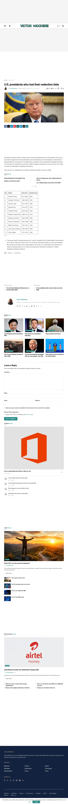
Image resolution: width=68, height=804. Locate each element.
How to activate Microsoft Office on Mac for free (17, 471)
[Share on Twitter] (8, 126)
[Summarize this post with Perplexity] (27, 126)
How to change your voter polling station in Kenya (49, 179)
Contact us (13, 795)
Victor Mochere (13, 88)
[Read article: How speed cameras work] (7, 579)
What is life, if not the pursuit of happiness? (17, 563)
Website (37, 400)
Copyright (38, 793)
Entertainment (8, 771)
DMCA (44, 793)
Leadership (17, 253)
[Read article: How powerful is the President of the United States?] (55, 346)
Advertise (6, 793)
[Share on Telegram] (20, 126)
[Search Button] (63, 25)
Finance (27, 766)
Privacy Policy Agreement (11, 412)
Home (5, 80)
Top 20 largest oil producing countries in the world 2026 (22, 483)
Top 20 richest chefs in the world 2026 (17, 478)
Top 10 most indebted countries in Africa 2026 (13, 355)
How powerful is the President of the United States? (55, 355)
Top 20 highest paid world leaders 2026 (13, 334)
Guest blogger (52, 793)
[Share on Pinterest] (14, 126)
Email (5, 400)
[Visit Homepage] (34, 26)
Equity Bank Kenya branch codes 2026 (18, 493)
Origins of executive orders (12, 181)
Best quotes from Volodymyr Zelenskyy (33, 334)
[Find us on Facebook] (4, 780)
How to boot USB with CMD (19, 590)
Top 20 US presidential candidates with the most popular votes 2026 (34, 355)
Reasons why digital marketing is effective (18, 688)
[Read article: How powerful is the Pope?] (55, 325)
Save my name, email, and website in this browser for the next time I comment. (28, 408)
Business (6, 766)
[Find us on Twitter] (7, 780)
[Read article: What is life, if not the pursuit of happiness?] (34, 546)
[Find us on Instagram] (10, 780)
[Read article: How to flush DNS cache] (7, 598)
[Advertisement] (34, 11)
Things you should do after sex (46, 688)
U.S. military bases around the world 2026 (48, 183)
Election (10, 253)
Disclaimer (14, 793)
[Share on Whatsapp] (17, 126)
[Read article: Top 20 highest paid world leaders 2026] (13, 325)
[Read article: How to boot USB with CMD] (7, 592)
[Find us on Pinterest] (16, 780)
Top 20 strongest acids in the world (21, 584)
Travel (46, 771)
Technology (48, 768)
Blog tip (6, 795)
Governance (11, 80)
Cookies (21, 793)
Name (5, 393)
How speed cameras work (18, 578)
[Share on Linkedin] (11, 126)
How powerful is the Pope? (53, 334)
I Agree (36, 802)
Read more (9, 573)
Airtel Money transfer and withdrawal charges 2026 (21, 670)
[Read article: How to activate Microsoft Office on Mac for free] (34, 448)
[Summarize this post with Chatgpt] (24, 126)
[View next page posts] (35, 186)
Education (7, 768)
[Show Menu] (5, 25)
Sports (47, 766)
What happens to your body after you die (18, 488)
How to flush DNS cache (18, 597)
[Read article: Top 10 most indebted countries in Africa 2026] (13, 346)
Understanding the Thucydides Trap (14, 178)
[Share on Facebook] (5, 126)
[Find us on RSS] (23, 780)
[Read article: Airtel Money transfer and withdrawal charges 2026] (34, 652)
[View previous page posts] (32, 186)
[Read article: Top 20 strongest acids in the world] (7, 585)
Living (7, 559)
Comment (7, 372)
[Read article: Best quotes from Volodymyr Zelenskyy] (34, 325)
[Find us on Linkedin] (13, 780)
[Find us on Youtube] (20, 780)
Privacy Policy (29, 414)
